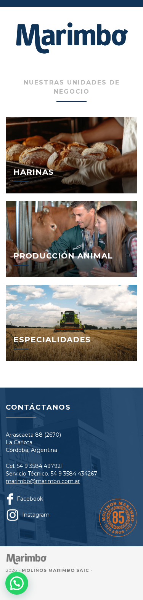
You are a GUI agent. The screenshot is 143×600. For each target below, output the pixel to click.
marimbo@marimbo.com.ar (43, 481)
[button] (16, 583)
